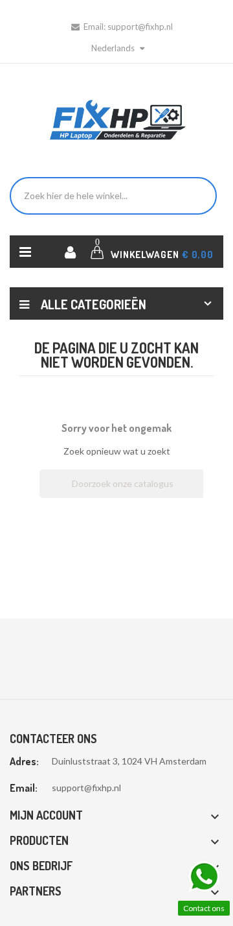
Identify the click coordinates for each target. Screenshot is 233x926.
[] (199, 494)
